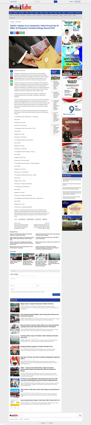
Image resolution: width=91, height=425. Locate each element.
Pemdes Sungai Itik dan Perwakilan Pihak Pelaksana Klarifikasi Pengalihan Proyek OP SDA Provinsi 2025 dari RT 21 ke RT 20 (21, 243)
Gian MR (50, 423)
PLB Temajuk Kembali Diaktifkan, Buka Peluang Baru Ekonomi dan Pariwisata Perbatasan (72, 188)
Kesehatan (22, 392)
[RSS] (79, 415)
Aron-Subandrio (22, 219)
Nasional (22, 381)
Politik (30, 392)
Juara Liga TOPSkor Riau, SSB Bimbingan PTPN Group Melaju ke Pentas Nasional (56, 85)
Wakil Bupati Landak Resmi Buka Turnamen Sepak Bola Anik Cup (56, 95)
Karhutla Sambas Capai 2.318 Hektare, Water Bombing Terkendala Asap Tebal (71, 197)
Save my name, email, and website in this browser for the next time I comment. (28, 291)
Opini (21, 347)
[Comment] (23, 33)
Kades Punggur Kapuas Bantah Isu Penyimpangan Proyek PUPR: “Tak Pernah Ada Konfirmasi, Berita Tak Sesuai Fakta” (22, 238)
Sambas (33, 305)
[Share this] (11, 33)
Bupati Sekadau (30, 219)
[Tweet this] (14, 33)
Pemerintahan (23, 305)
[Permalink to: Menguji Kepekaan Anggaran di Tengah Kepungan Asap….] (15, 350)
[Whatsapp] (20, 33)
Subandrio (45, 219)
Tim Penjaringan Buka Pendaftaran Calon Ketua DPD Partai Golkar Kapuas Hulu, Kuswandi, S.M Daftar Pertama (72, 179)
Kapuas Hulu (23, 372)
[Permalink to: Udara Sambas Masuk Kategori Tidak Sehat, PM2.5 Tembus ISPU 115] (15, 403)
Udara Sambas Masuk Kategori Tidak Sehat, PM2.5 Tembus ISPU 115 (40, 400)
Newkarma (43, 423)
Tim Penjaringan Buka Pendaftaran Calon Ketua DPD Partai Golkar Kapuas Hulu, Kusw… (71, 224)
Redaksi (21, 419)
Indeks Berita (26, 419)
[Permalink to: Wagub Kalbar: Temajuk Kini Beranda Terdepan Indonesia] (16, 256)
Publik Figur (30, 305)
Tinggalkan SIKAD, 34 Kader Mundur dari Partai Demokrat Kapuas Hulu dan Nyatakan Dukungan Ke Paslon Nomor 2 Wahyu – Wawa (41, 226)
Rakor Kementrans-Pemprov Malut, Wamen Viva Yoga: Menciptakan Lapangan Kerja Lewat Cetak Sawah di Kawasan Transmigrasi (41, 263)
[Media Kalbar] (20, 7)
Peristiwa (26, 305)
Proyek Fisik (38, 219)
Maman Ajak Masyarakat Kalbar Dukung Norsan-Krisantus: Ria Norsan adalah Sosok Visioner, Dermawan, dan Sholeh (21, 226)
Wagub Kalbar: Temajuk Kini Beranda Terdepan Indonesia (16, 262)
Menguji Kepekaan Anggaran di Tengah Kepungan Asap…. (37, 346)
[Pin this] (17, 33)
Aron (16, 219)
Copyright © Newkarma (14, 419)
